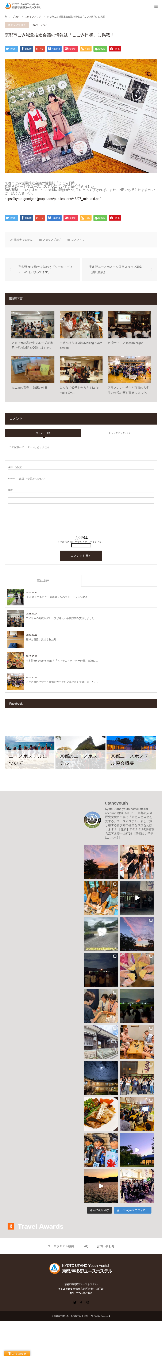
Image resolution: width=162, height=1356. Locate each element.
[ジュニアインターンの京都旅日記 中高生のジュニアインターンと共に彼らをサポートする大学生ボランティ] (137, 970)
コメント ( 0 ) (43, 433)
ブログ (15, 16)
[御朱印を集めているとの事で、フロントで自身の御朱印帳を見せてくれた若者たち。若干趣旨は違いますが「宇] (101, 898)
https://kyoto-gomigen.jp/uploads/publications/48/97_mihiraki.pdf (52, 199)
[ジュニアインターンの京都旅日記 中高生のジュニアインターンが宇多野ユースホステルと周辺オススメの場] (137, 898)
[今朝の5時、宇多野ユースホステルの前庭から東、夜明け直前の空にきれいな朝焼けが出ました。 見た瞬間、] (137, 934)
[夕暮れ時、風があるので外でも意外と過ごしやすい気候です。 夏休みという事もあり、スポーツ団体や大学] (137, 1150)
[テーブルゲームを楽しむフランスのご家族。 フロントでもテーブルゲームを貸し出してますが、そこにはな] (137, 1042)
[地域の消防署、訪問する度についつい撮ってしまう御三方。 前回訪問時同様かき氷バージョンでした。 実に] (101, 1150)
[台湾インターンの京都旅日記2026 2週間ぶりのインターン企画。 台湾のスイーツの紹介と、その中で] (137, 1114)
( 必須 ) (15, 467)
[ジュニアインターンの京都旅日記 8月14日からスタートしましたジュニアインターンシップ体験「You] (101, 1006)
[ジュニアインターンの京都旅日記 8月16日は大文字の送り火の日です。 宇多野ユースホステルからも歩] (101, 970)
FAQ (85, 1246)
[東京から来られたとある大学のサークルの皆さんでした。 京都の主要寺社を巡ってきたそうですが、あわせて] (137, 1078)
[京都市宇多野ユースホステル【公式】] (42, 6)
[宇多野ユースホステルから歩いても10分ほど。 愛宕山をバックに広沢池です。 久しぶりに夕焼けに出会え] (101, 1186)
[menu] (155, 6)
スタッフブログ (17, 25)
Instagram (87, 1302)
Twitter (75, 1302)
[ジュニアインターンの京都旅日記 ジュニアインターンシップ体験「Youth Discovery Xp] (137, 862)
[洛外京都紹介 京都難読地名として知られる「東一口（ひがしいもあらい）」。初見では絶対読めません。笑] (101, 1042)
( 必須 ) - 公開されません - (26, 478)
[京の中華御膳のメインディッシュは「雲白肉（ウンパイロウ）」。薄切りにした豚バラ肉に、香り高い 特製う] (101, 1114)
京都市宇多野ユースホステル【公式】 (72, 1316)
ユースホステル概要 (60, 1246)
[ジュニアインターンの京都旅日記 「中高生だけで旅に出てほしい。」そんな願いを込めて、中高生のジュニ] (101, 934)
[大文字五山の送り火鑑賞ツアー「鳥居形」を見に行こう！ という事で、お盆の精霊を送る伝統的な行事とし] (137, 1006)
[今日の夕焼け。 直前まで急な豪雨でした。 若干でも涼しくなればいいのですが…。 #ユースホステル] (101, 862)
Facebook (81, 1302)
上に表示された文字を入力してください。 (81, 542)
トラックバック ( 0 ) (119, 433)
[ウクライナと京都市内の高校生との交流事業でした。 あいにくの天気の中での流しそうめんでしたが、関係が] (137, 1186)
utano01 (27, 239)
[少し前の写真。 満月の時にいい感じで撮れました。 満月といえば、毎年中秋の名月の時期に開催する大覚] (101, 1078)
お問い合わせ (106, 1246)
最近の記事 (43, 580)
